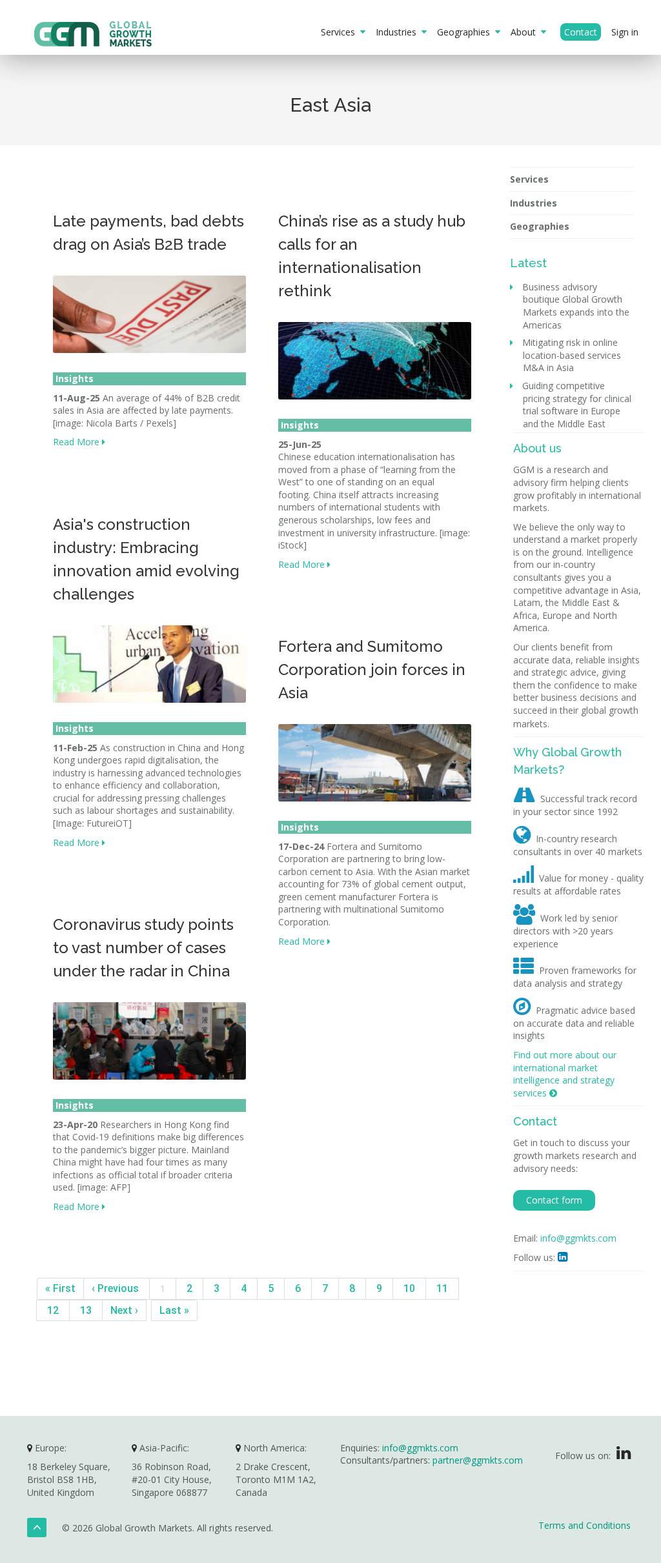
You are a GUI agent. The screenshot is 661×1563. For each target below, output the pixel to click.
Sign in (624, 32)
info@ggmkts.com (578, 1238)
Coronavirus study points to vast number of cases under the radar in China (143, 947)
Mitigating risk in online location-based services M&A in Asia (572, 355)
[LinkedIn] (623, 1455)
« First (60, 1288)
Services (340, 32)
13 (85, 1310)
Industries (399, 32)
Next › (124, 1310)
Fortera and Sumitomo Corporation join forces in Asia (371, 669)
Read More (77, 442)
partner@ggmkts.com (477, 1460)
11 (442, 1288)
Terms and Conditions (584, 1525)
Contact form (554, 1200)
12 (53, 1310)
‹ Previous (116, 1288)
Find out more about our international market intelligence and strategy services (564, 1074)
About (526, 32)
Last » (174, 1310)
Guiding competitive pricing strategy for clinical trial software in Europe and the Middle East (577, 404)
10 (409, 1288)
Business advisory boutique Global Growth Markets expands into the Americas (576, 306)
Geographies (466, 32)
